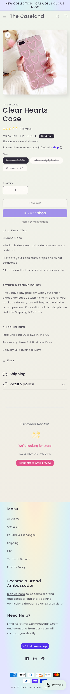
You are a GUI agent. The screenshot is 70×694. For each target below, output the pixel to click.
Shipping (7, 141)
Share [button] (11, 360)
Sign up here (16, 594)
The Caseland (28, 687)
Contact (12, 526)
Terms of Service (18, 559)
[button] (4, 16)
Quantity (8, 183)
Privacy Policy (16, 567)
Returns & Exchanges (21, 535)
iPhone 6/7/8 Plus (48, 161)
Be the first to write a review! (35, 462)
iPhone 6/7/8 (17, 161)
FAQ (10, 551)
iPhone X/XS (16, 168)
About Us (13, 518)
